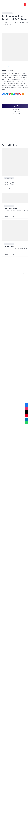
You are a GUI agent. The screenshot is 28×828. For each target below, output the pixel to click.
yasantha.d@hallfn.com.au (16, 64)
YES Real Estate (9, 246)
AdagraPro (20, 275)
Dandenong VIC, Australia (11, 183)
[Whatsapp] (12, 94)
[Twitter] (5, 94)
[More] (22, 94)
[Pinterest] (10, 94)
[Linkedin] (7, 94)
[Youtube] (20, 94)
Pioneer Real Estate (10, 208)
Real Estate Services (7, 13)
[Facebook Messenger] (14, 94)
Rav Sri (6, 181)
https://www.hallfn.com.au (13, 66)
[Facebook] (3, 94)
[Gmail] (16, 94)
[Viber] (18, 94)
